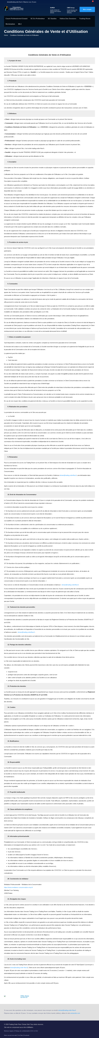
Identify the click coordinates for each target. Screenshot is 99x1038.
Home (6, 35)
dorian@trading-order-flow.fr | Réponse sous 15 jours (21, 2)
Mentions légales (9, 1031)
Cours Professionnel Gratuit (16, 18)
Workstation (10, 24)
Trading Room (84, 18)
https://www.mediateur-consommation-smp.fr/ (18, 887)
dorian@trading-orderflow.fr (68, 475)
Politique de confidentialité (22, 1031)
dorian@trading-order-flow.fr (19, 967)
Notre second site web (10, 1035)
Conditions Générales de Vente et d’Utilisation (24, 35)
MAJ (20, 24)
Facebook (26, 1035)
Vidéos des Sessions (68, 18)
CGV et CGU (34, 1031)
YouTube (20, 1035)
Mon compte (87, 9)
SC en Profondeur (38, 18)
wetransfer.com (75, 1013)
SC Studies (52, 18)
